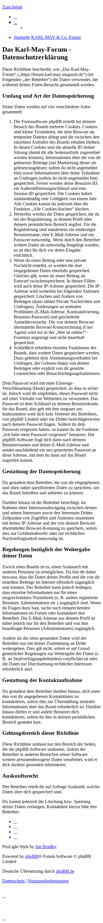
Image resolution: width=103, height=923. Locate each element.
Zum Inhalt (12, 7)
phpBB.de (65, 871)
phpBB (31, 856)
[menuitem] (15, 16)
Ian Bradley (46, 846)
